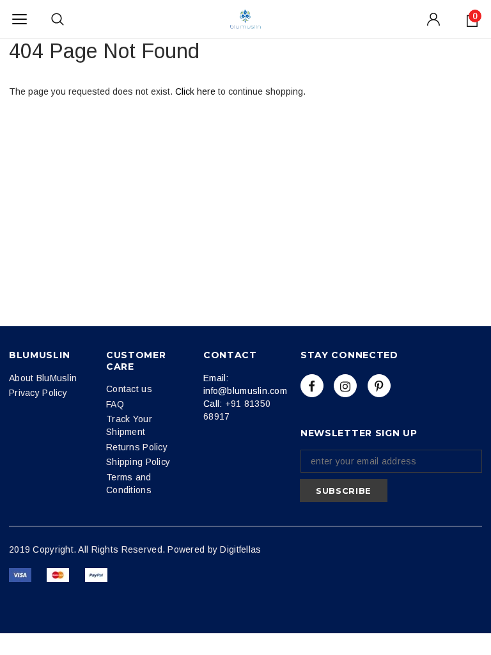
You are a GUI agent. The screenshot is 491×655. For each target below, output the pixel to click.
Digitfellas (240, 549)
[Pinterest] (379, 385)
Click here (196, 91)
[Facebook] (311, 385)
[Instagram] (345, 385)
